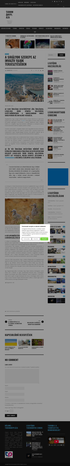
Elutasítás (36, 239)
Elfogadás (44, 239)
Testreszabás (27, 239)
